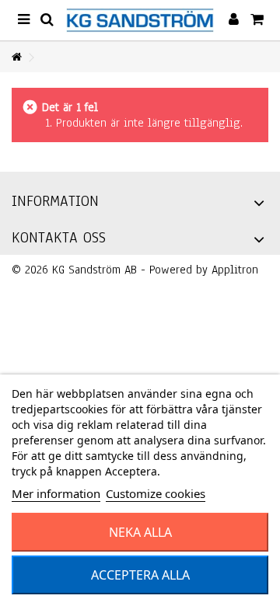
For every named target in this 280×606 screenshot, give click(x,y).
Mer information (56, 493)
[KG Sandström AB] (140, 20)
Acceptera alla (140, 574)
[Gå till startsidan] (16, 58)
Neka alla (140, 532)
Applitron (235, 269)
